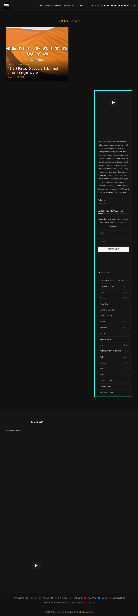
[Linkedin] (105, 5)
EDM (114, 292)
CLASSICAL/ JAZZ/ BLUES (114, 280)
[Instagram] (99, 5)
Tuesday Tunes (114, 386)
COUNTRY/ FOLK (114, 286)
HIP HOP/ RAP (114, 316)
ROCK (114, 375)
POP (114, 357)
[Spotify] (119, 5)
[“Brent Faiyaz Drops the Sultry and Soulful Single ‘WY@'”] (37, 54)
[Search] (134, 5)
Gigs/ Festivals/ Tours (114, 310)
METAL (114, 333)
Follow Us (102, 204)
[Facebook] (93, 5)
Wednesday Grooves (114, 392)
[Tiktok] (128, 5)
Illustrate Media (88, 612)
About (74, 5)
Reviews (67, 5)
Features (48, 5)
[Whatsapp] (122, 5)
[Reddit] (125, 5)
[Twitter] (96, 5)
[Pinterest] (102, 5)
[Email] (112, 5)
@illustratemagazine (13, 430)
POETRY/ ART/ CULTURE (114, 351)
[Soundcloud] (115, 5)
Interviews (57, 5)
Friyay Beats (114, 304)
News (41, 5)
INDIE (114, 322)
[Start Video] (113, 102)
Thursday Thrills (114, 381)
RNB (114, 369)
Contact (81, 5)
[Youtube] (108, 5)
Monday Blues (114, 339)
